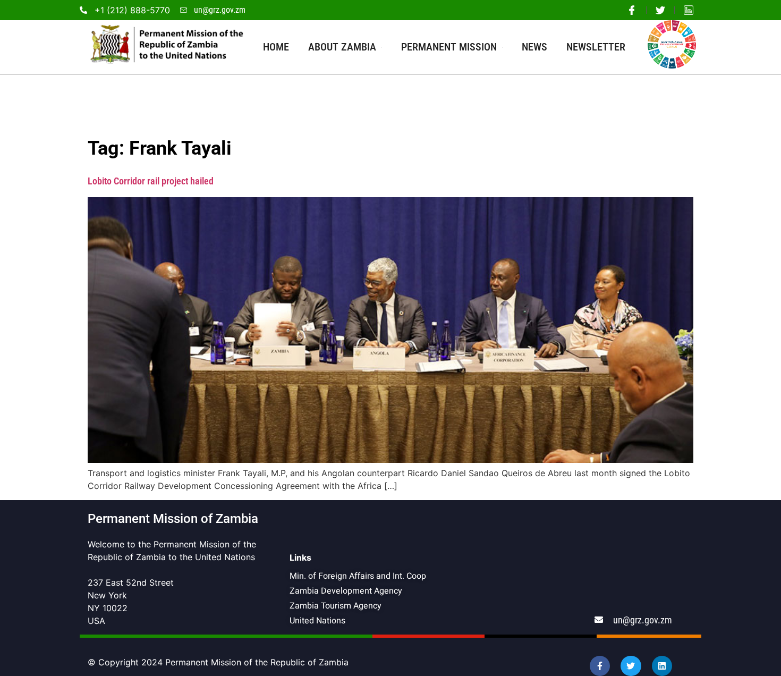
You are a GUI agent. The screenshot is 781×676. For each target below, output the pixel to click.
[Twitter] (631, 666)
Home (276, 46)
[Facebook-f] (600, 666)
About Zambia (342, 46)
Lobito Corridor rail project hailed (151, 181)
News (534, 46)
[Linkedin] (662, 666)
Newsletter (595, 46)
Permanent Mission (449, 46)
